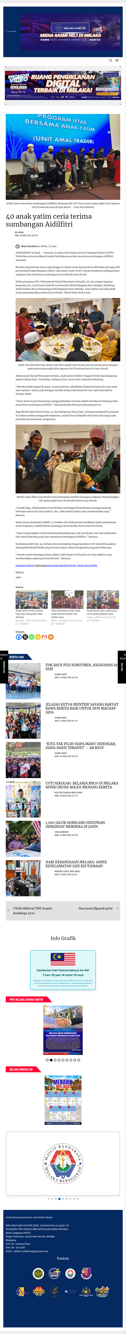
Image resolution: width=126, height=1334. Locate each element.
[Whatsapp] (31, 637)
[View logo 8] (74, 1199)
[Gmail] (44, 637)
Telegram (40, 565)
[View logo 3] (56, 1199)
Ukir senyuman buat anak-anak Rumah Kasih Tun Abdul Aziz (66, 614)
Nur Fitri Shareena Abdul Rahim (68, 792)
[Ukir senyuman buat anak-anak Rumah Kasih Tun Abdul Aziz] (67, 599)
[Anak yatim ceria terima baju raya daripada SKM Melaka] (32, 599)
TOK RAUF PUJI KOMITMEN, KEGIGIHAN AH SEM (82, 667)
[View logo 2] (52, 1199)
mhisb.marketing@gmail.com (30, 1251)
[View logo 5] (63, 1199)
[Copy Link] (38, 637)
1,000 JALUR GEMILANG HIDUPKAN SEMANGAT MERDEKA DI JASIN (75, 825)
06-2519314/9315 (20, 1243)
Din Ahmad (19, 232)
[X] (25, 637)
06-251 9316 (18, 1247)
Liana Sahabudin (62, 831)
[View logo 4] (59, 1199)
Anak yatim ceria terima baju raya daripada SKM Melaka (29, 614)
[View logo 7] (70, 1199)
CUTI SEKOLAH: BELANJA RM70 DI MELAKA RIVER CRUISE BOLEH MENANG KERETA (82, 785)
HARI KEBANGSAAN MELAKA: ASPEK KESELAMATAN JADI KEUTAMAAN (76, 864)
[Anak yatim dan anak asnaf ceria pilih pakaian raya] (103, 599)
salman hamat (61, 674)
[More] (51, 637)
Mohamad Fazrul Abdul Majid (67, 871)
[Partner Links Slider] (63, 1163)
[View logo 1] (49, 1199)
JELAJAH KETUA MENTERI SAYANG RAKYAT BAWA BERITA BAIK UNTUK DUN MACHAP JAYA (82, 708)
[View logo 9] (77, 1199)
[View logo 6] (67, 1199)
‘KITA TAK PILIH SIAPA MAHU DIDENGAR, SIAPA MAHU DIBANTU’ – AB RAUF (81, 746)
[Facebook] (19, 637)
